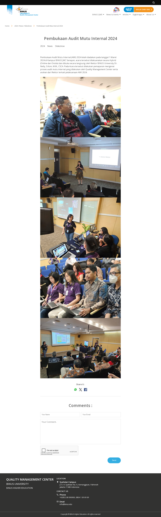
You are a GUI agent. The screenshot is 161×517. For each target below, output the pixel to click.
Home (7, 26)
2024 (42, 46)
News (50, 46)
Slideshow (60, 46)
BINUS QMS (97, 14)
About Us (150, 14)
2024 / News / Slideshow (23, 26)
